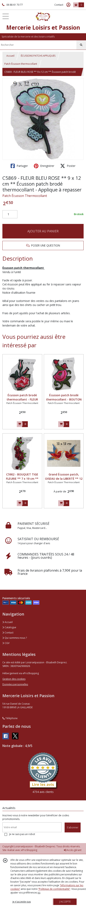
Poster (70, 166)
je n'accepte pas (21, 901)
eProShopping (29, 850)
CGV (6, 643)
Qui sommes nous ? (15, 638)
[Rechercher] (81, 45)
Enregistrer (46, 166)
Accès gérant (73, 850)
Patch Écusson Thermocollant (24, 195)
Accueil (10, 55)
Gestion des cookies (13, 679)
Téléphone (11, 718)
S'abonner (72, 827)
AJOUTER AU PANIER (43, 231)
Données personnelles (15, 684)
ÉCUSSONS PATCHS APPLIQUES (38, 55)
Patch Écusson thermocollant (20, 64)
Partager (22, 166)
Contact (58, 4)
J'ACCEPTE (65, 901)
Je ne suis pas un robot (22, 834)
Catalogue (10, 627)
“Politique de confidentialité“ (54, 889)
